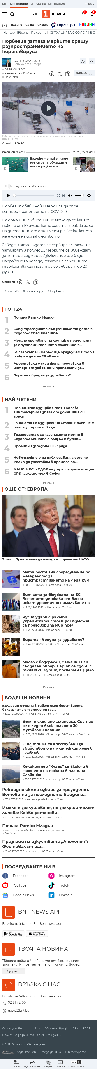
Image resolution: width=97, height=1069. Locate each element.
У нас (81, 757)
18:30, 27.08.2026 (34, 757)
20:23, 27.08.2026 (14, 714)
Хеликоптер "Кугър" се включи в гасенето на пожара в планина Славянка (55, 771)
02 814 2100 (17, 1002)
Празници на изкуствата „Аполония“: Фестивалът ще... (45, 844)
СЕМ (76, 1028)
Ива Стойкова (29, 61)
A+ (83, 61)
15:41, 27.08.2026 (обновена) (20, 830)
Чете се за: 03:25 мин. (61, 779)
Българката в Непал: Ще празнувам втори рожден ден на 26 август (54, 354)
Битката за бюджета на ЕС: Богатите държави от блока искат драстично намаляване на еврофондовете (56, 599)
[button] (76, 1064)
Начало (9, 32)
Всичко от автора (28, 64)
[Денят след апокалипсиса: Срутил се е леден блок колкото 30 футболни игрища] (11, 729)
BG (90, 3)
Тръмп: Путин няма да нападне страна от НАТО (45, 559)
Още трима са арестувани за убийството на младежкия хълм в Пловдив (57, 748)
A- (91, 61)
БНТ (5, 3)
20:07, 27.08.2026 (14, 817)
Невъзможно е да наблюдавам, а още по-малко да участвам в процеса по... (51, 459)
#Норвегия (56, 291)
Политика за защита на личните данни (31, 1035)
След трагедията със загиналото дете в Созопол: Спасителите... (53, 331)
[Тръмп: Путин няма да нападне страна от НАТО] (48, 526)
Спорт (42, 25)
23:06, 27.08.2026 (34, 779)
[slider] (33, 195)
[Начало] (4, 24)
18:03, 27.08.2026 (34, 734)
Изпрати (13, 971)
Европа (23, 32)
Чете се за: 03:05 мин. (41, 851)
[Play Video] (48, 108)
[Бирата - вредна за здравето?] (11, 647)
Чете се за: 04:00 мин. (61, 734)
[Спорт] (87, 24)
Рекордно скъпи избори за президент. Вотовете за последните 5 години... (45, 792)
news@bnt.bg (19, 1010)
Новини (16, 25)
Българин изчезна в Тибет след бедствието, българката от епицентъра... (42, 708)
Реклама (48, 386)
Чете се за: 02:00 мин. (60, 757)
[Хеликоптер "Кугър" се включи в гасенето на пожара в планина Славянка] (11, 774)
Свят (29, 25)
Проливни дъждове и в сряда (40, 446)
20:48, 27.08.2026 (14, 851)
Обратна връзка (57, 1028)
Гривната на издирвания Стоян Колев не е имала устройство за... (54, 425)
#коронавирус (33, 291)
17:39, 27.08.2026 (14, 799)
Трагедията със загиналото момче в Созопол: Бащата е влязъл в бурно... (48, 436)
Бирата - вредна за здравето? (42, 375)
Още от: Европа (26, 489)
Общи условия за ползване (21, 1028)
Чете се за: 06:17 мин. (41, 714)
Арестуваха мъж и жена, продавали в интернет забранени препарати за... (49, 365)
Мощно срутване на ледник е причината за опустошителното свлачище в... (52, 342)
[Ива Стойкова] (8, 62)
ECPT (86, 1028)
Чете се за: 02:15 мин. (41, 817)
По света (38, 32)
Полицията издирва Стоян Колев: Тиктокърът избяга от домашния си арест (49, 412)
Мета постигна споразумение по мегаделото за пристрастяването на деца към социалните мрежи (56, 576)
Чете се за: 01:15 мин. (53, 830)
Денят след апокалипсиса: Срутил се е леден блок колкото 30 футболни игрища (58, 726)
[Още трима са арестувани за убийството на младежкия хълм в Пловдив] (11, 751)
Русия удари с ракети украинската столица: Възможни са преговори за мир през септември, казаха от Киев (57, 621)
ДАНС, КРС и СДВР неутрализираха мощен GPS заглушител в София (54, 471)
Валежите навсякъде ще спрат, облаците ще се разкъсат (49, 162)
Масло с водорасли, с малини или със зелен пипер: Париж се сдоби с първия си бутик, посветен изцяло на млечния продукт (58, 666)
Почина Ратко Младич (35, 317)
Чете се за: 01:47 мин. (40, 799)
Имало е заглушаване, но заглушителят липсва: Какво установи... (48, 810)
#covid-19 (12, 291)
